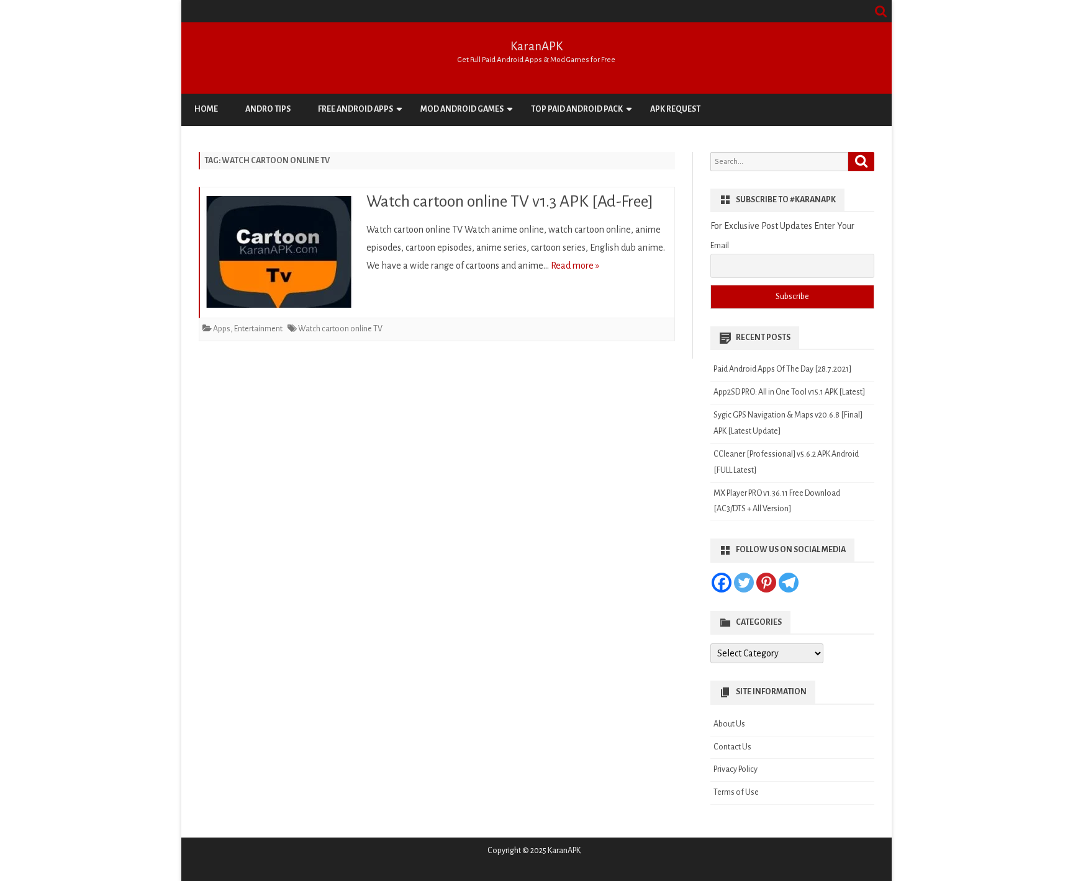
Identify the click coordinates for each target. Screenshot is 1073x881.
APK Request (675, 109)
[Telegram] (789, 583)
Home (206, 109)
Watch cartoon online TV (340, 328)
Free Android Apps (355, 109)
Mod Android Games (462, 109)
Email (719, 245)
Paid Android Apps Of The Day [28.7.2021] (782, 369)
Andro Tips (268, 109)
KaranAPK (536, 46)
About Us (729, 724)
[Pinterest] (766, 583)
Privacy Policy (735, 769)
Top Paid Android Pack (577, 109)
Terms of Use (736, 792)
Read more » (575, 266)
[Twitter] (744, 583)
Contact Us (732, 747)
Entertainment (258, 328)
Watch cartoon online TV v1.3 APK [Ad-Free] (509, 201)
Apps (221, 328)
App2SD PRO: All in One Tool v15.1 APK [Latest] (789, 392)
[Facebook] (721, 583)
